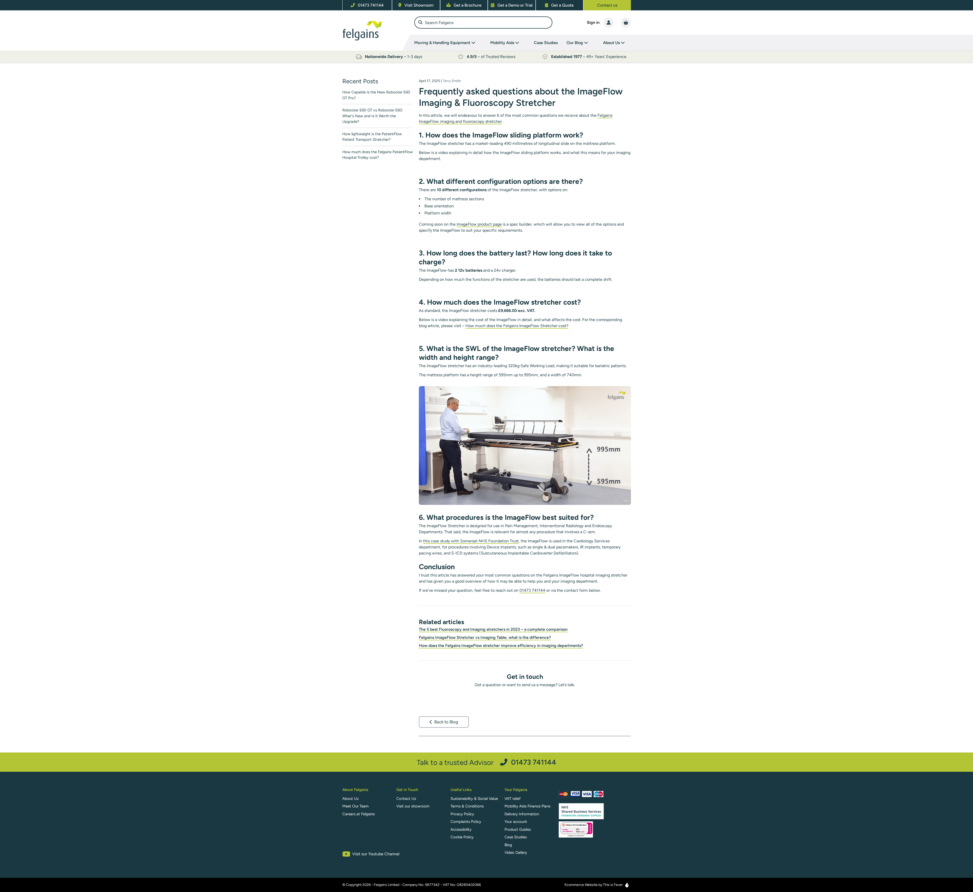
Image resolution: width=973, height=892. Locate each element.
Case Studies (546, 42)
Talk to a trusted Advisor (486, 762)
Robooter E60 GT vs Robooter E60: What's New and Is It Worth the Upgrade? (372, 116)
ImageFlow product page (479, 224)
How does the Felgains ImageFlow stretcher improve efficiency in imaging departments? (501, 645)
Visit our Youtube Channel (376, 853)
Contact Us (406, 798)
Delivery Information (521, 814)
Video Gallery (515, 852)
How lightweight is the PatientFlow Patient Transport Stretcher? (372, 137)
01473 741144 (532, 590)
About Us (350, 798)
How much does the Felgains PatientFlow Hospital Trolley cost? (377, 155)
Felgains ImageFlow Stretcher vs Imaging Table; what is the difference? (485, 637)
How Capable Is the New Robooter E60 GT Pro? (376, 95)
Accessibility (461, 829)
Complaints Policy (466, 821)
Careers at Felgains (358, 814)
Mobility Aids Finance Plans (527, 806)
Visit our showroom (412, 806)
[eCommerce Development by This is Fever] (627, 885)
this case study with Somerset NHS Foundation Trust (471, 541)
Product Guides (517, 829)
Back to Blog (446, 721)
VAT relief (512, 798)
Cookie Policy (462, 837)
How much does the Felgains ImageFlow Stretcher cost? (516, 325)
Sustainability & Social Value (474, 798)
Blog (508, 845)
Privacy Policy (462, 814)
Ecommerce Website (581, 885)
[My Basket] (626, 22)
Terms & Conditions (467, 806)
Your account (515, 821)
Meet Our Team (355, 806)
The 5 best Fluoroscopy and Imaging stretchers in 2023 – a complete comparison (493, 629)
